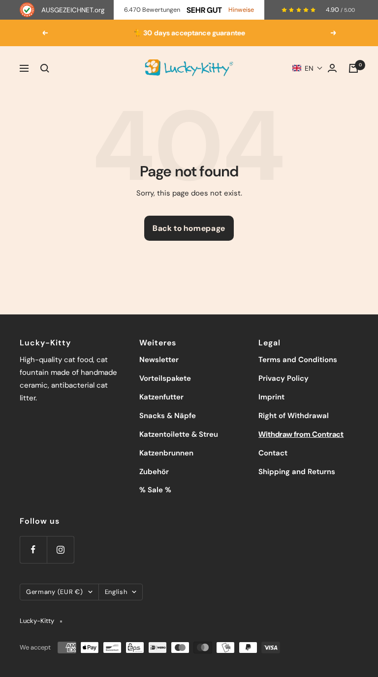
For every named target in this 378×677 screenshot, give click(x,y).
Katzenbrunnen (166, 453)
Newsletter (159, 360)
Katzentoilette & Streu (178, 434)
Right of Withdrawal (293, 416)
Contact (272, 453)
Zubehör (154, 472)
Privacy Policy (283, 378)
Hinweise (241, 10)
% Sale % (155, 490)
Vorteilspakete (165, 378)
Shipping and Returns (296, 472)
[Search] (44, 68)
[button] (307, 68)
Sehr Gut (204, 10)
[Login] (332, 68)
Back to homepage (189, 228)
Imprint (271, 397)
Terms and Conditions (297, 360)
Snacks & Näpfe (167, 416)
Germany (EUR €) (54, 592)
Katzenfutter (161, 397)
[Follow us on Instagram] (60, 549)
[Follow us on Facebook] (33, 549)
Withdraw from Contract (301, 434)
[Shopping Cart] (353, 68)
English (116, 592)
